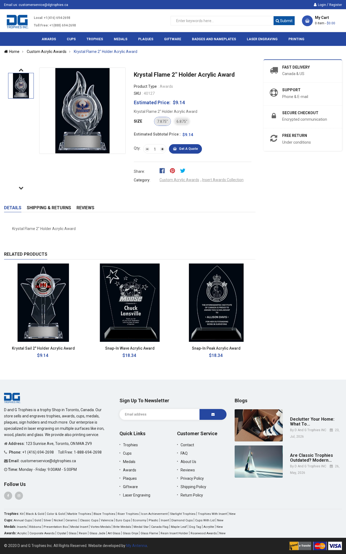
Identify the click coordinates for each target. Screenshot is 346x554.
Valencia (107, 520)
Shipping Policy (193, 487)
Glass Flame (149, 533)
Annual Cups (23, 520)
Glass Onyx (130, 533)
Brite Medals (122, 527)
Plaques (130, 478)
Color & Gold (56, 514)
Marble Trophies (79, 514)
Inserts (22, 527)
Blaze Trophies (104, 514)
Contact (187, 445)
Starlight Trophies (182, 514)
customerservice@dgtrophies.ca (43, 5)
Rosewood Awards (204, 533)
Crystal (61, 533)
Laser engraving (136, 495)
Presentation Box (56, 527)
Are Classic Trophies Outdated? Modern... (311, 457)
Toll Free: (41, 25)
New (232, 514)
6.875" (182, 121)
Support (291, 90)
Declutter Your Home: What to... (312, 421)
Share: (139, 171)
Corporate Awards (42, 533)
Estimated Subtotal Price (156, 134)
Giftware (130, 487)
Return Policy (192, 495)
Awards (129, 470)
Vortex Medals (101, 527)
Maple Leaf (179, 527)
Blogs (241, 400)
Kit (22, 514)
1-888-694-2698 (88, 452)
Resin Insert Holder (174, 533)
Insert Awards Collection (223, 180)
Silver (47, 520)
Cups (127, 453)
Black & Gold (35, 514)
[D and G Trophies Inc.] (12, 398)
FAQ (184, 453)
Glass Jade (97, 533)
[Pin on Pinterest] (174, 170)
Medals (129, 462)
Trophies (130, 445)
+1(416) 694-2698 (57, 18)
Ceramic (71, 520)
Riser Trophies (128, 514)
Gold (37, 520)
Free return (294, 135)
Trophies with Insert (212, 514)
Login (322, 5)
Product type (145, 86)
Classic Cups (89, 520)
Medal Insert (79, 527)
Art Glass (114, 533)
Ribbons (35, 527)
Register (335, 5)
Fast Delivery (296, 67)
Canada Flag (159, 527)
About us (188, 462)
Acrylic (22, 533)
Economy (139, 520)
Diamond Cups (182, 520)
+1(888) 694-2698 (62, 25)
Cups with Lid (205, 520)
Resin (83, 533)
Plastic (153, 520)
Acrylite (209, 527)
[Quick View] (74, 348)
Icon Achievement (154, 514)
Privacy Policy (192, 478)
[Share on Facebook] (163, 170)
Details (12, 207)
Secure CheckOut (300, 113)
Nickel (58, 520)
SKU (137, 93)
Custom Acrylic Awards (179, 180)
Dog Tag (195, 527)
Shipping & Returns (49, 207)
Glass (72, 533)
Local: (38, 18)
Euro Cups (123, 520)
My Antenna (136, 545)
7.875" (162, 121)
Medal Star (141, 527)
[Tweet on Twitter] (184, 170)
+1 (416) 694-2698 (38, 452)
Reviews (85, 207)
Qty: (137, 148)
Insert (165, 520)
